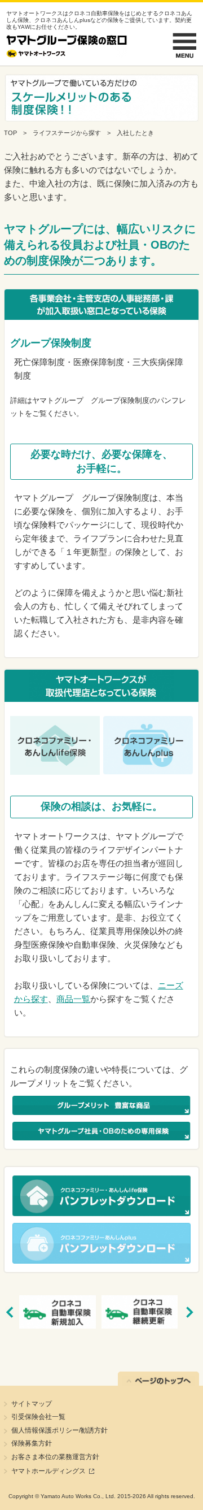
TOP (10, 132)
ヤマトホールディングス (48, 1471)
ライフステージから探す (67, 132)
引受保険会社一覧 (38, 1417)
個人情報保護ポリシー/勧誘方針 (59, 1430)
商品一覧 (73, 999)
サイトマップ (31, 1404)
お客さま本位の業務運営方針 (55, 1457)
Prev (14, 1312)
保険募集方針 (31, 1443)
